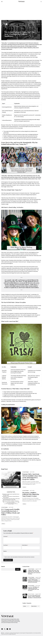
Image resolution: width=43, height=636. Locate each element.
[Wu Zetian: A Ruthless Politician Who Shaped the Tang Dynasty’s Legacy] (11, 497)
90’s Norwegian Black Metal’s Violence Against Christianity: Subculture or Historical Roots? (34, 596)
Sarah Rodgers (31, 568)
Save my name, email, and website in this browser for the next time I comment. (19, 557)
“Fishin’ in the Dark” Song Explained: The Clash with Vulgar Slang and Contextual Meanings (34, 572)
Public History (35, 606)
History (24, 487)
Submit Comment (8, 560)
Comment (5, 536)
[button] (2, 1)
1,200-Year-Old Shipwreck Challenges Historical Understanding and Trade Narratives (33, 589)
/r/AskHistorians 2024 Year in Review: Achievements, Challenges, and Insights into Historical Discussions (34, 580)
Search (3, 566)
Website (5, 551)
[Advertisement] (21, 11)
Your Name (5, 545)
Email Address (25, 545)
